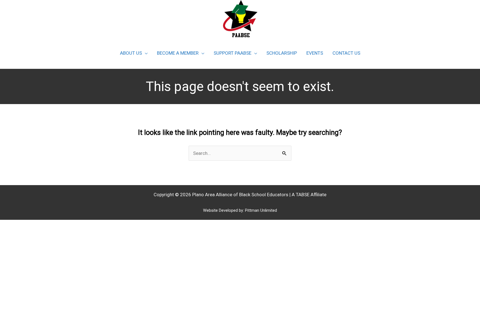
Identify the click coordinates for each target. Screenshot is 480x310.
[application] (145, 53)
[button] (133, 53)
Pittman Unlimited (261, 210)
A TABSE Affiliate (309, 194)
